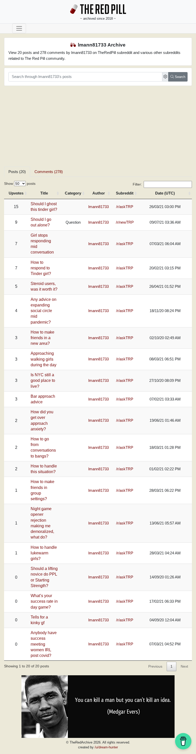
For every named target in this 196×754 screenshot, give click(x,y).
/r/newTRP (125, 222)
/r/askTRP (124, 206)
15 (16, 206)
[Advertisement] (98, 128)
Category (73, 193)
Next (184, 666)
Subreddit (124, 193)
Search (179, 77)
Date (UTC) (165, 193)
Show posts (19, 183)
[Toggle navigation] (19, 28)
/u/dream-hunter (106, 747)
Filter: (137, 184)
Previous (155, 666)
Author (98, 193)
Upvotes (16, 193)
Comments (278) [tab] (48, 171)
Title (44, 193)
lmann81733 (98, 206)
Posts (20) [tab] (17, 171)
